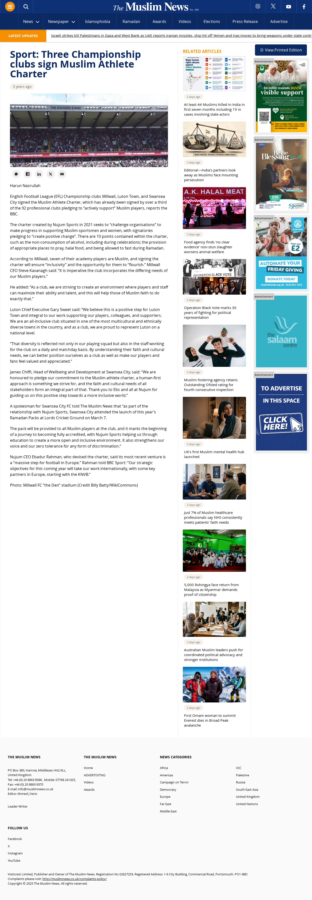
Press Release (245, 21)
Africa (164, 768)
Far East (165, 804)
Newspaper (58, 21)
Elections (212, 21)
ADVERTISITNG (94, 775)
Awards (159, 21)
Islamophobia (97, 21)
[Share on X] (50, 174)
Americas (166, 775)
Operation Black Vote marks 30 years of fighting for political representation (210, 312)
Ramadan (131, 21)
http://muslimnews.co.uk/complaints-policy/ (74, 879)
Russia (240, 782)
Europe (165, 797)
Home (88, 768)
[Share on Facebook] (27, 174)
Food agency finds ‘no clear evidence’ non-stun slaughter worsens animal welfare (208, 247)
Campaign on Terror (174, 782)
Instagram (15, 853)
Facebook (15, 839)
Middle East (168, 811)
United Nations (247, 804)
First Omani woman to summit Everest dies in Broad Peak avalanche (210, 720)
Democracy (168, 790)
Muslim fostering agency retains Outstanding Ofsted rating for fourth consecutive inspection (211, 384)
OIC (238, 768)
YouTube (14, 861)
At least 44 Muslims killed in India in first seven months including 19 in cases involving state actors (214, 109)
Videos (185, 21)
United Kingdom (248, 797)
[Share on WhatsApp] (16, 174)
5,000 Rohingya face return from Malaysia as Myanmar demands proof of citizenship (211, 589)
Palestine (242, 775)
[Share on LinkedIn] (39, 174)
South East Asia (247, 790)
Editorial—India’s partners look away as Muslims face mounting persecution (211, 175)
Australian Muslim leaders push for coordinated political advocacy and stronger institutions (213, 654)
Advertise (279, 21)
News (28, 21)
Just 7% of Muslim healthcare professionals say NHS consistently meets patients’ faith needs (213, 517)
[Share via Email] (62, 174)
